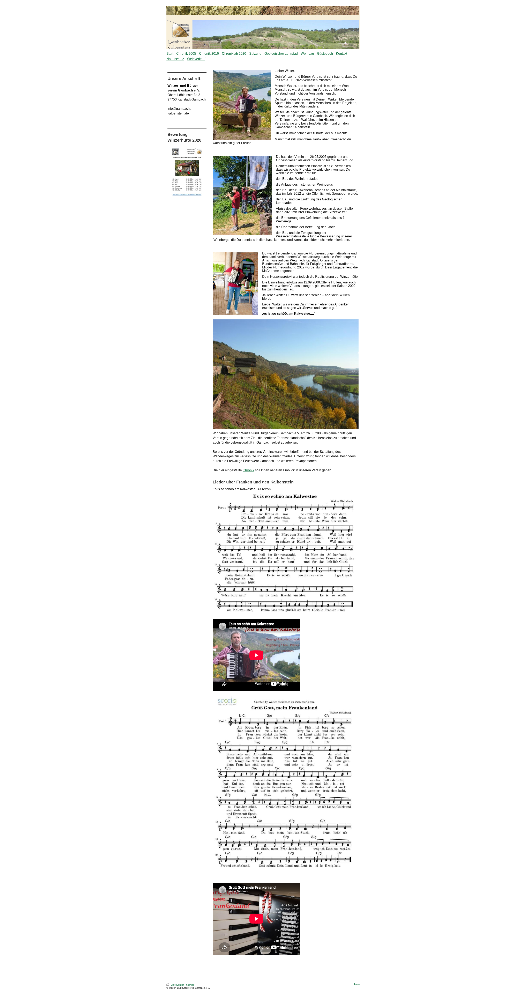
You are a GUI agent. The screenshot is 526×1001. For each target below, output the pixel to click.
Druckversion (177, 985)
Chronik (248, 470)
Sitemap (190, 985)
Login (357, 984)
